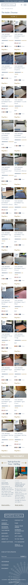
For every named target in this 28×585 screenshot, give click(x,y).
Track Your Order (19, 526)
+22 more (10, 46)
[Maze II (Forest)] (15, 280)
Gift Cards (18, 536)
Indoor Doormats (5, 524)
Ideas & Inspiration (19, 545)
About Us (5, 539)
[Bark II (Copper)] (2, 46)
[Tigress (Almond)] (2, 413)
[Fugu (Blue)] (2, 246)
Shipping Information (19, 530)
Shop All (5, 520)
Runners (5, 533)
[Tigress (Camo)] (15, 413)
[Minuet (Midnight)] (2, 348)
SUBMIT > (23, 556)
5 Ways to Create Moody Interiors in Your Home (20, 485)
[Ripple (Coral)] (2, 380)
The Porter (5, 530)
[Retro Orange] (15, 346)
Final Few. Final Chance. (14, 1)
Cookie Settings (7, 542)
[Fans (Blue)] (15, 213)
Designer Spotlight (5, 483)
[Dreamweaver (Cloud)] (15, 145)
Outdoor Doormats (5, 527)
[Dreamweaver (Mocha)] (15, 179)
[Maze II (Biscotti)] (2, 278)
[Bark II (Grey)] (2, 112)
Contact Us (19, 520)
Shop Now (5, 49)
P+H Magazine (19, 542)
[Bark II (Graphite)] (7, 46)
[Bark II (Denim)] (5, 46)
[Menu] (25, 5)
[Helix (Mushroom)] (15, 245)
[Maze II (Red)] (15, 314)
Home (3, 8)
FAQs (16, 523)
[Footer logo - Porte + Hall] (14, 515)
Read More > (6, 505)
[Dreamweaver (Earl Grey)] (2, 181)
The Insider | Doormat (9, 8)
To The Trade (19, 539)
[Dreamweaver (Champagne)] (2, 147)
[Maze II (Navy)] (2, 314)
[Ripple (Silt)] (15, 380)
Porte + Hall (7, 579)
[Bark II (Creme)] (3, 46)
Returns (18, 533)
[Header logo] (9, 4)
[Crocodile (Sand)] (15, 113)
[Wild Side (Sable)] (15, 447)
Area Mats (5, 536)
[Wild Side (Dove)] (2, 445)
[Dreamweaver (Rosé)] (2, 213)
